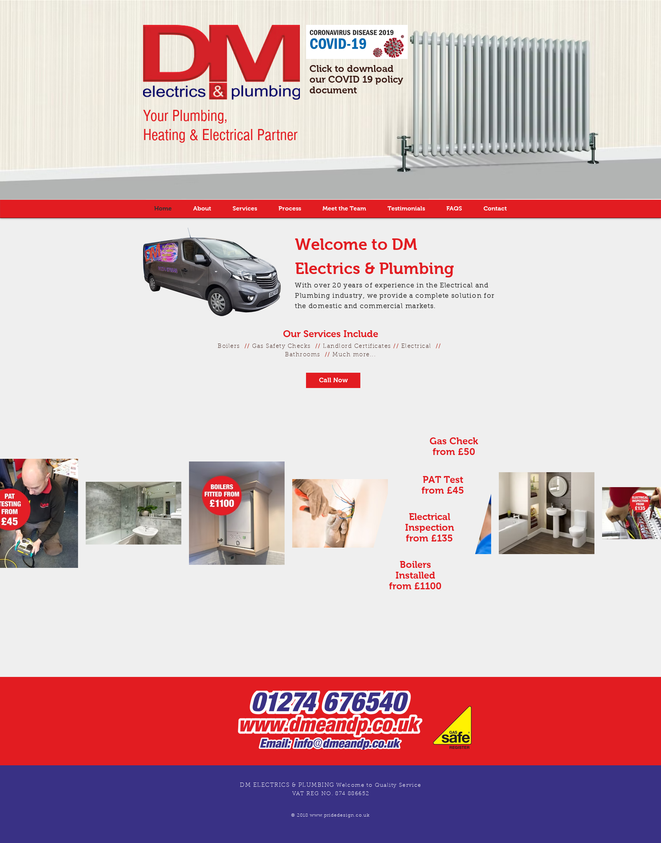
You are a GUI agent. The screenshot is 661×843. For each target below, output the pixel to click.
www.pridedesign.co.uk (340, 815)
